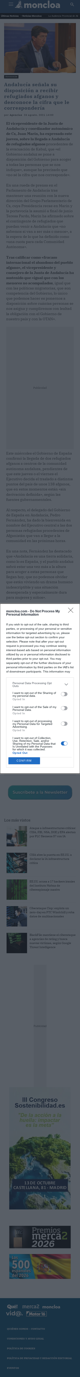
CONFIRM (24, 760)
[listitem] (40, 684)
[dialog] (40, 689)
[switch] (64, 694)
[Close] (72, 611)
